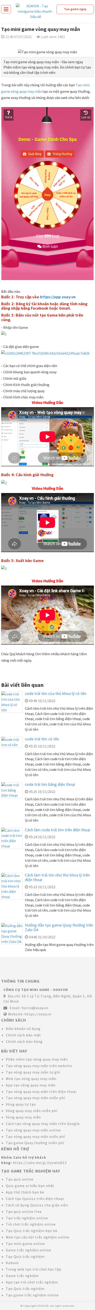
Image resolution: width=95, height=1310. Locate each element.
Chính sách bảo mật (23, 1035)
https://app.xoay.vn (58, 296)
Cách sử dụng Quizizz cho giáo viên (37, 1205)
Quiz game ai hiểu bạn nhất (30, 1185)
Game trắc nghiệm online (28, 1250)
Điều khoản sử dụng (23, 1028)
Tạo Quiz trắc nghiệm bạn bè (31, 1230)
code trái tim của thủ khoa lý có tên (55, 693)
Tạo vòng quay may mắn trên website (39, 1065)
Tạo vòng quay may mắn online (33, 1130)
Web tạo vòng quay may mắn (31, 1078)
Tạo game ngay (75, 9)
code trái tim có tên (42, 739)
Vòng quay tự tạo (21, 1104)
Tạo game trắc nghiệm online (32, 1295)
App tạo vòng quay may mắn (31, 1085)
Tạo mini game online (25, 1243)
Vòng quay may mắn (23, 1117)
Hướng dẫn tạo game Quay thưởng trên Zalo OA (59, 927)
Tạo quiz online (19, 1179)
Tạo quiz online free (24, 1211)
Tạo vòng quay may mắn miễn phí (35, 1097)
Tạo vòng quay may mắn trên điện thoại (41, 1091)
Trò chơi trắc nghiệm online (31, 1224)
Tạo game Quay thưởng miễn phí (35, 1142)
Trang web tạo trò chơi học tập (33, 1269)
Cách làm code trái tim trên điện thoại (57, 829)
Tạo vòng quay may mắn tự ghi (33, 1072)
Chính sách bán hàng (24, 1041)
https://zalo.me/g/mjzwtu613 (40, 1162)
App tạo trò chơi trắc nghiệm (32, 1282)
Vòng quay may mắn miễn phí (31, 1110)
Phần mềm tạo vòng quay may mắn (37, 1059)
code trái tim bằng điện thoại (50, 784)
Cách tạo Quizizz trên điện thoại (35, 1198)
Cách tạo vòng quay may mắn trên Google (43, 1123)
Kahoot (12, 1262)
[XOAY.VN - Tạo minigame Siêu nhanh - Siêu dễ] (36, 11)
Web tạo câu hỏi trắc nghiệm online (37, 1237)
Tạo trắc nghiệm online (27, 1218)
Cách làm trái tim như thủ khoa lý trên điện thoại (57, 877)
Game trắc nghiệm (22, 1275)
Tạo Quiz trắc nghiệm (25, 1256)
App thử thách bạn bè (25, 1192)
